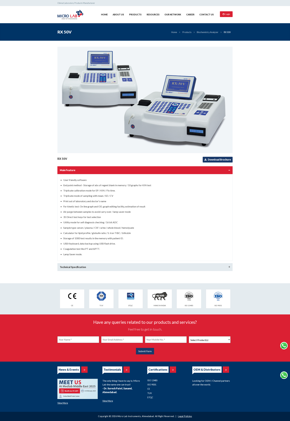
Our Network (172, 14)
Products (135, 14)
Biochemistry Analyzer (207, 32)
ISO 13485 (152, 380)
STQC (150, 397)
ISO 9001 (151, 384)
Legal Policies (185, 416)
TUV (149, 393)
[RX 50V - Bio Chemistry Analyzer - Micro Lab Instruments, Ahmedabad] (70, 14)
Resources (153, 14)
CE (148, 389)
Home (104, 14)
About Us (118, 14)
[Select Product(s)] (209, 339)
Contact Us (206, 14)
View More (62, 403)
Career (190, 14)
